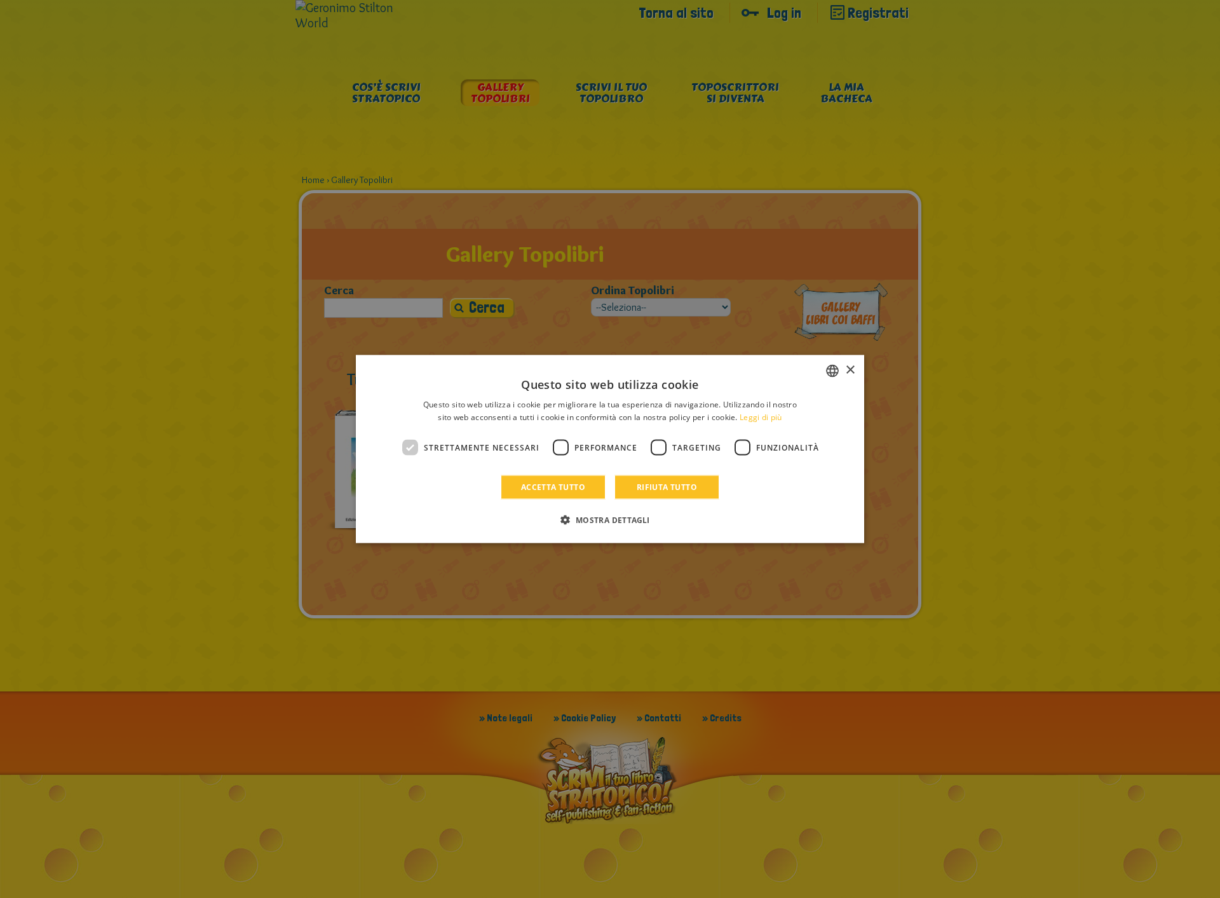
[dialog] (610, 449)
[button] (609, 519)
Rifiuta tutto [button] (667, 487)
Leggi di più (761, 416)
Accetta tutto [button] (553, 487)
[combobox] (832, 370)
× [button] (850, 370)
